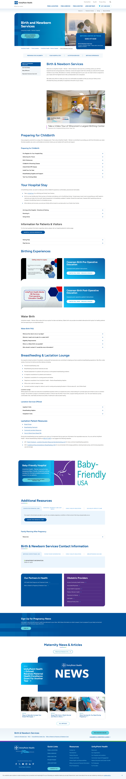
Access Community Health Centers (76, 582)
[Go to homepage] (23, 2)
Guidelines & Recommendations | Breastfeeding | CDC (41, 445)
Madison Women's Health (73, 592)
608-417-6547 (47, 438)
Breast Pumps (27, 424)
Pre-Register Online (100, 732)
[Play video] (76, 107)
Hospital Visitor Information (33, 232)
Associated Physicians (72, 585)
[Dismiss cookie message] (122, 775)
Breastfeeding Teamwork (30, 427)
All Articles (63, 723)
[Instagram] (26, 764)
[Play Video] (41, 269)
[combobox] (63, 651)
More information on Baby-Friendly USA (36, 480)
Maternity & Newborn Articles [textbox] (62, 651)
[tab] (31, 508)
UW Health (70, 598)
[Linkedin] (29, 764)
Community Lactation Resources (32, 430)
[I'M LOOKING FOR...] (110, 2)
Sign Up (26, 628)
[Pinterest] (33, 764)
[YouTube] (23, 764)
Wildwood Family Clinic (73, 601)
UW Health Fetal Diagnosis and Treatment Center (36, 582)
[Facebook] (16, 764)
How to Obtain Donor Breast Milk (32, 433)
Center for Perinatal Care (35, 519)
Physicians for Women (72, 595)
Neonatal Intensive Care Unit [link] (29, 73)
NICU (29, 736)
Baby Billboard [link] (25, 70)
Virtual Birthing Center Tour (38, 736)
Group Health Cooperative (74, 588)
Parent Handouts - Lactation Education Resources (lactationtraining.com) (46, 442)
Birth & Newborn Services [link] (27, 64)
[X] (19, 764)
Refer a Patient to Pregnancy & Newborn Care (35, 585)
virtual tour (31, 193)
